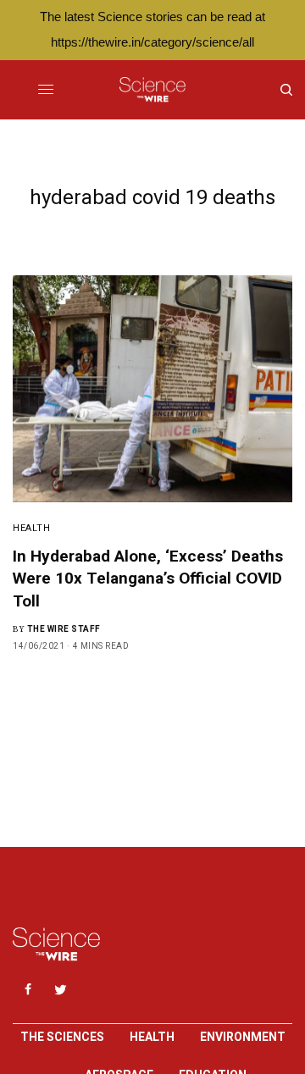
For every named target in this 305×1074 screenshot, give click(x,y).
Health (31, 528)
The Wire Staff (64, 629)
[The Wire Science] (152, 89)
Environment (243, 1037)
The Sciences (62, 1037)
